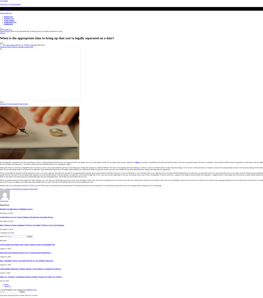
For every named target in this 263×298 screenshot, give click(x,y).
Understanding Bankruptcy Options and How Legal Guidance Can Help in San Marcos (30, 269)
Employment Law (10, 22)
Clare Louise (10, 45)
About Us (7, 10)
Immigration (8, 24)
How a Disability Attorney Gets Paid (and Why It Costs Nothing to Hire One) (26, 261)
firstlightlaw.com (31, 290)
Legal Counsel (9, 20)
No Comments (31, 45)
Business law (8, 17)
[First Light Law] (6, 13)
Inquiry (6, 8)
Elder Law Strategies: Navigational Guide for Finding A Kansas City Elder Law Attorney (31, 277)
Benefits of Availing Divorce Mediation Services (16, 209)
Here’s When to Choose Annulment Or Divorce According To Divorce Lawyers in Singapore (32, 225)
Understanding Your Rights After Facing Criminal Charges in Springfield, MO (27, 245)
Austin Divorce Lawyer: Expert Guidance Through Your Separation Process (26, 217)
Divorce (2, 33)
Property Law (9, 18)
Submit (22, 292)
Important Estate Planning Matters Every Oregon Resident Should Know (25, 253)
